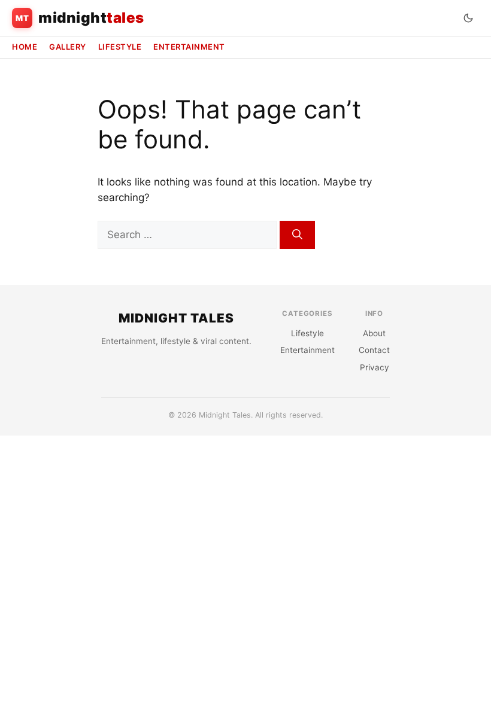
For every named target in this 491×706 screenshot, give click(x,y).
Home (24, 46)
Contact (374, 350)
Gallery (67, 46)
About (374, 333)
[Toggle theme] (468, 18)
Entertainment (189, 46)
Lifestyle (120, 46)
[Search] (297, 235)
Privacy (374, 367)
